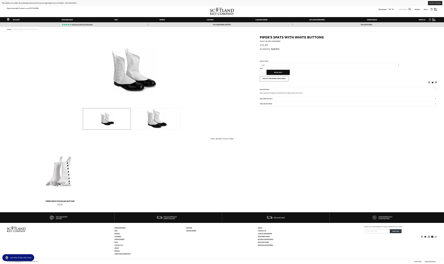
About (116, 248)
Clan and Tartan (261, 20)
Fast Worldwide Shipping (222, 24)
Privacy (117, 251)
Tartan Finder (372, 20)
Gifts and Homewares (317, 20)
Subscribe (395, 231)
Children (210, 20)
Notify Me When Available (274, 78)
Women (162, 20)
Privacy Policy (418, 261)
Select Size (264, 61)
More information (70, 3)
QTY (261, 69)
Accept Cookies (435, 3)
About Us (422, 20)
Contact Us (118, 245)
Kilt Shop (16, 20)
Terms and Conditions (122, 254)
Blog (116, 242)
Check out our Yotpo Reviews (82, 25)
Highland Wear (67, 20)
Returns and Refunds (265, 239)
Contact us (262, 231)
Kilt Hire (189, 228)
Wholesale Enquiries (265, 245)
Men (116, 20)
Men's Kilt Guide (263, 242)
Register (417, 9)
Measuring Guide (264, 236)
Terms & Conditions (430, 261)
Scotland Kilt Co (19, 261)
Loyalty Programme (265, 233)
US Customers (383, 9)
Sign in (426, 9)
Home (9, 29)
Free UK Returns (366, 24)
